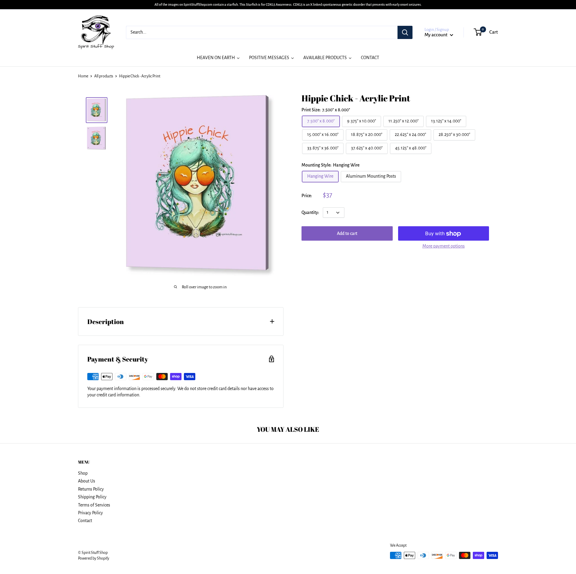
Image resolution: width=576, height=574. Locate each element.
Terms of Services (94, 505)
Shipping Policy (92, 496)
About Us (86, 481)
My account (436, 34)
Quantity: (310, 212)
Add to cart (347, 233)
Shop (83, 473)
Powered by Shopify (93, 558)
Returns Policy (91, 489)
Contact (85, 520)
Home (83, 76)
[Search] (405, 32)
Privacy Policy (90, 512)
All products (103, 76)
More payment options (443, 246)
